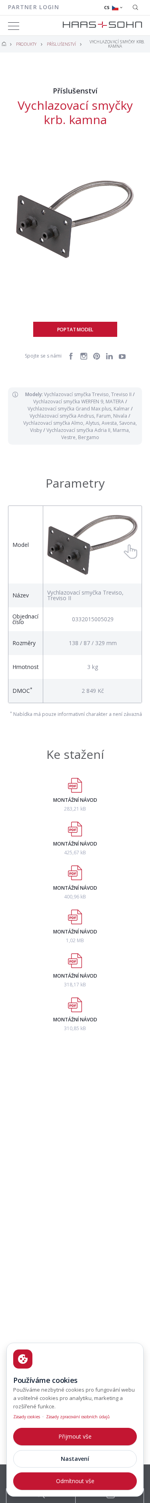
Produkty (26, 44)
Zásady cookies (26, 1416)
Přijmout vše (75, 1436)
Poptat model (75, 329)
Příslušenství (61, 44)
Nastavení (75, 1458)
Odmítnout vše (75, 1481)
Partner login (33, 7)
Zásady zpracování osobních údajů (78, 1416)
